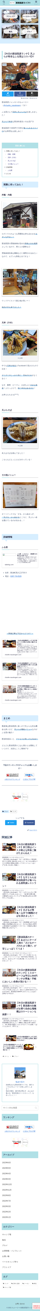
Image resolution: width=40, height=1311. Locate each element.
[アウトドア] (10, 21)
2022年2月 (6, 1212)
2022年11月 (7, 1190)
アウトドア (6, 1267)
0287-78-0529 (15, 576)
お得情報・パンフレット (12, 1251)
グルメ (6, 811)
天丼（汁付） (12, 157)
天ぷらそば (11, 161)
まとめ (8, 173)
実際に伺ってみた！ (13, 151)
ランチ (14, 811)
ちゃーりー (20, 1082)
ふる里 (10, 170)
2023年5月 (6, 1168)
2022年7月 (6, 1201)
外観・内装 (11, 154)
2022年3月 (6, 1206)
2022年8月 (6, 1195)
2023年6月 (6, 1163)
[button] (36, 1108)
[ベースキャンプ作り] (29, 21)
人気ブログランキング (12, 779)
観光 (4, 1240)
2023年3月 (6, 1179)
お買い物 (5, 1256)
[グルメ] (29, 36)
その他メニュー (13, 164)
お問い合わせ (20, 1304)
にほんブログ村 (29, 779)
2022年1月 (6, 1217)
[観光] (10, 36)
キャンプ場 (6, 1234)
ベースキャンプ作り (10, 1262)
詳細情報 (9, 167)
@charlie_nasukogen (12, 105)
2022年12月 (7, 1184)
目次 (17, 146)
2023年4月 (6, 1174)
